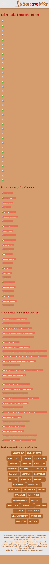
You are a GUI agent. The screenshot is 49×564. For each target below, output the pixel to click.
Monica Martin (29, 490)
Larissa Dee (36, 500)
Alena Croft (25, 469)
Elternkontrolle (8, 536)
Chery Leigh (14, 463)
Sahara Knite (25, 479)
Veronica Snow (34, 484)
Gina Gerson (39, 463)
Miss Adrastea (33, 511)
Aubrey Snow (18, 453)
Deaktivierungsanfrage (22, 536)
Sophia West (41, 505)
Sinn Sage (27, 458)
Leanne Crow (13, 505)
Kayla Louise (20, 495)
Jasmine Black (40, 469)
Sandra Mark (39, 474)
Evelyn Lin (33, 521)
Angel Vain (12, 469)
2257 (34, 536)
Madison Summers (20, 500)
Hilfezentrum (41, 536)
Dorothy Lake (40, 458)
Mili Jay (41, 490)
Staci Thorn (36, 516)
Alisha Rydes (14, 490)
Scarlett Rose (14, 458)
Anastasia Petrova (20, 516)
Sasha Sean (21, 521)
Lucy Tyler (26, 474)
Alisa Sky (13, 479)
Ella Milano (14, 474)
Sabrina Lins (33, 495)
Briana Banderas (34, 453)
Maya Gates (26, 463)
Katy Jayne (19, 511)
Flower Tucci (27, 505)
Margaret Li (39, 479)
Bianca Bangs (18, 484)
